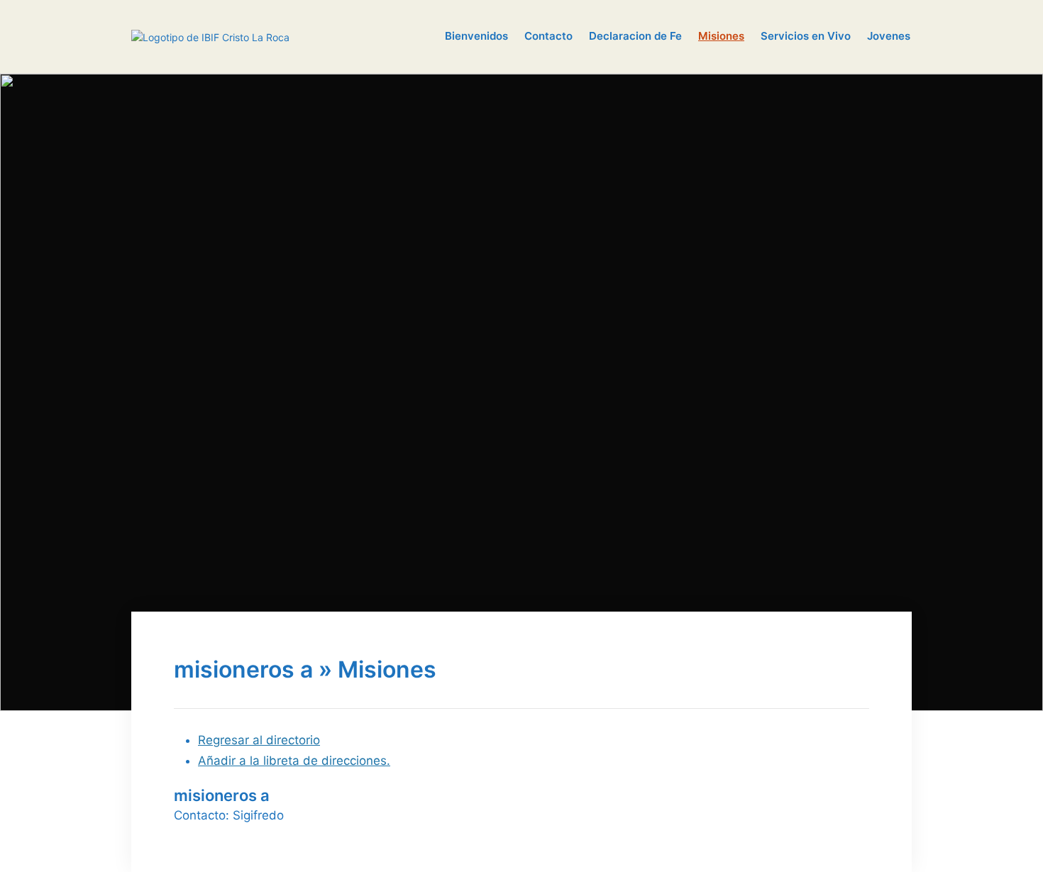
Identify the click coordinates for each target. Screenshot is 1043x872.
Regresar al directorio (259, 740)
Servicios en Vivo (806, 36)
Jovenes (888, 36)
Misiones (721, 36)
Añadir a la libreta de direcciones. (294, 761)
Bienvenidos (476, 36)
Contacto (548, 36)
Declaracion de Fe (635, 36)
